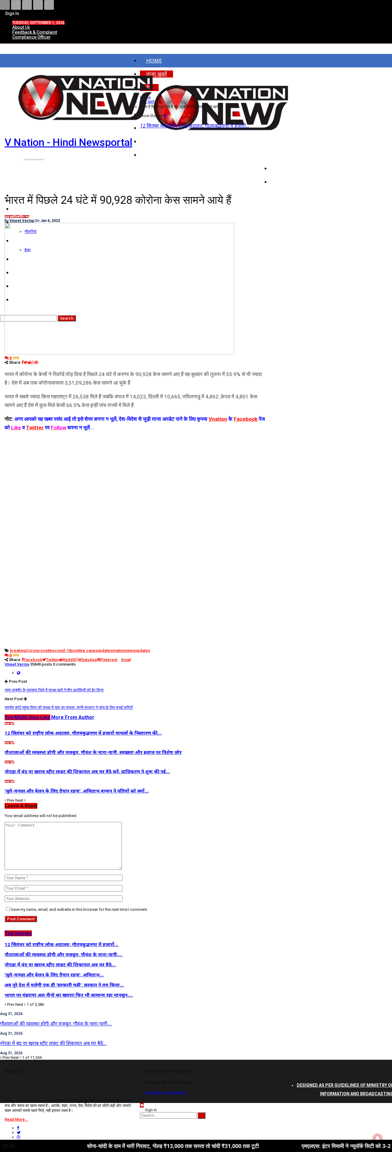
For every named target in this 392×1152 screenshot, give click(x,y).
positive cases (84, 650)
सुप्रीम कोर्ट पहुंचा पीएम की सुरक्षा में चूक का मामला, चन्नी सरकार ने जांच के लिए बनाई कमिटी (69, 707)
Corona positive (40, 650)
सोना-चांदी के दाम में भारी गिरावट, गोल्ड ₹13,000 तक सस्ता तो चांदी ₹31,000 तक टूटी (144, 1146)
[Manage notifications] (378, 1138)
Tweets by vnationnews (165, 1092)
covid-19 (63, 650)
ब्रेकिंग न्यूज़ (23, 216)
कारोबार (284, 181)
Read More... (16, 1119)
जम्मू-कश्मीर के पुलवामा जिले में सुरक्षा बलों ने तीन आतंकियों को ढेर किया (54, 690)
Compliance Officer (31, 37)
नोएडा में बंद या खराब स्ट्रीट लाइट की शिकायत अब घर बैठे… (53, 1043)
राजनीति (285, 168)
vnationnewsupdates (131, 650)
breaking (18, 650)
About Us (21, 27)
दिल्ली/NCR (289, 154)
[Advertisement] (135, 475)
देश (16, 216)
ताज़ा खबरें (9, 216)
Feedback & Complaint (34, 32)
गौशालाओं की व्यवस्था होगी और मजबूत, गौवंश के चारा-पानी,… (56, 1023)
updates (104, 650)
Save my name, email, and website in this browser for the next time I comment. (79, 909)
